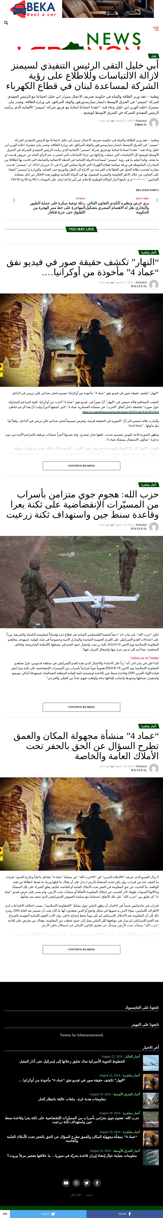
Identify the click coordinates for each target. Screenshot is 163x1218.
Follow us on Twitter (145, 658)
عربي (89, 1194)
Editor (139, 124)
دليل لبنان (76, 1194)
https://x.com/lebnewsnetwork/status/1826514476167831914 (120, 412)
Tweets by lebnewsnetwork (81, 1035)
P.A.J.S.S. (137, 286)
